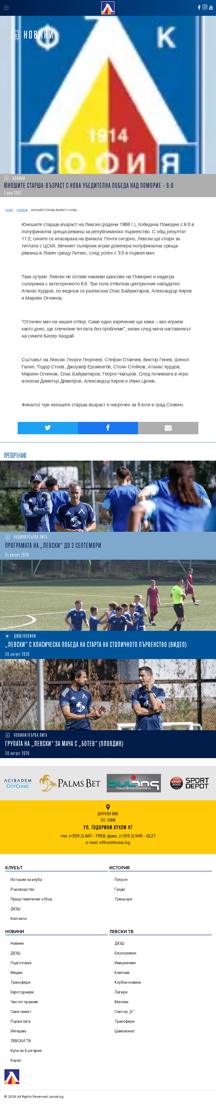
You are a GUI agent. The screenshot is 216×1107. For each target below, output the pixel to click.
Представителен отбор (31, 899)
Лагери (121, 992)
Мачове (121, 1001)
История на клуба (26, 879)
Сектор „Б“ (124, 1011)
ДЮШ (15, 908)
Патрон (121, 879)
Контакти (19, 918)
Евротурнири (22, 992)
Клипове (122, 972)
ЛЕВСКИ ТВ (21, 1040)
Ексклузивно (125, 953)
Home (9, 210)
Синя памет (21, 1011)
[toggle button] (6, 8)
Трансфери (21, 982)
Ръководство (23, 889)
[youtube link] (211, 7)
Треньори (123, 899)
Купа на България (26, 1050)
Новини (22, 210)
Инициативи (125, 962)
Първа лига (20, 1021)
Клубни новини (128, 982)
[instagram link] (205, 7)
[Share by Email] (168, 428)
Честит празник (24, 1001)
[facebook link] (199, 7)
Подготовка (21, 962)
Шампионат (125, 1031)
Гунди (120, 889)
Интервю (19, 1031)
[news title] (108, 496)
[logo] (108, 7)
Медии (16, 972)
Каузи (16, 1060)
